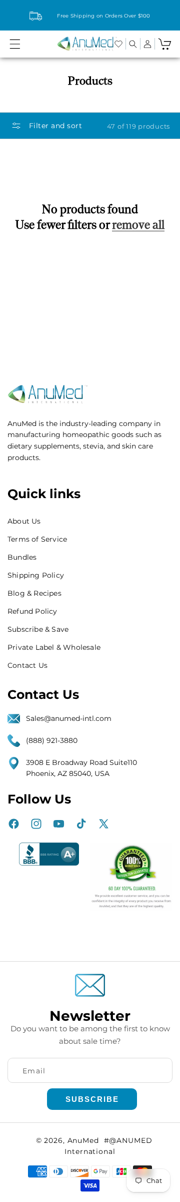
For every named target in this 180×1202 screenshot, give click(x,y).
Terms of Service (37, 539)
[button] (15, 44)
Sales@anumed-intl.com (69, 718)
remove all (138, 224)
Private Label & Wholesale (54, 647)
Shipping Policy (36, 575)
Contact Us (28, 665)
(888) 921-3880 (52, 740)
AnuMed (83, 1140)
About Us (24, 521)
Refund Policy (33, 611)
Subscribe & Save (38, 629)
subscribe (92, 1099)
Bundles (22, 557)
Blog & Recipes (35, 593)
